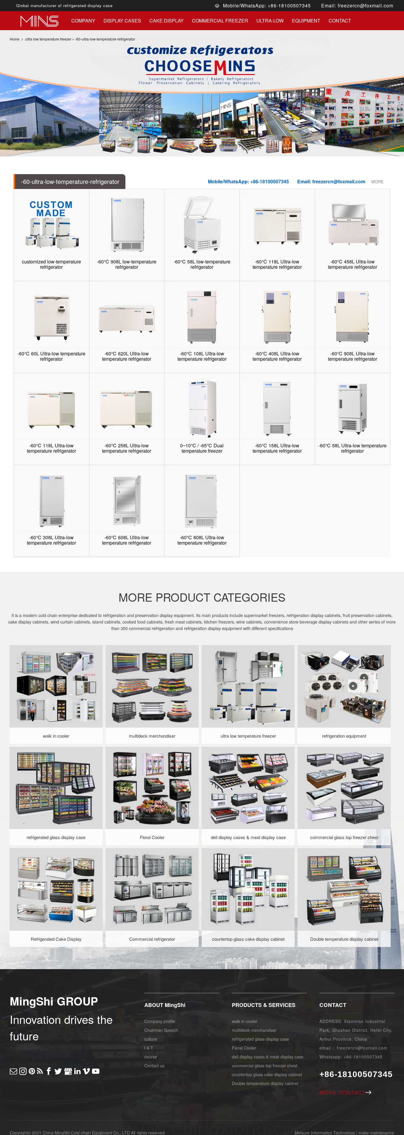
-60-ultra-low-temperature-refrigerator (105, 38)
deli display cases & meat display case (267, 1057)
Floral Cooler (244, 1048)
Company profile (159, 1021)
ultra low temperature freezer (48, 38)
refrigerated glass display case (260, 1039)
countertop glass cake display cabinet (267, 1074)
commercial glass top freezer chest (264, 1065)
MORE (377, 181)
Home (15, 38)
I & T (148, 1048)
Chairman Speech (161, 1030)
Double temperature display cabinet (265, 1083)
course (150, 1057)
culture (150, 1039)
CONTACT (333, 1005)
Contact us (154, 1065)
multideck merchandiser (254, 1030)
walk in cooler (244, 1021)
